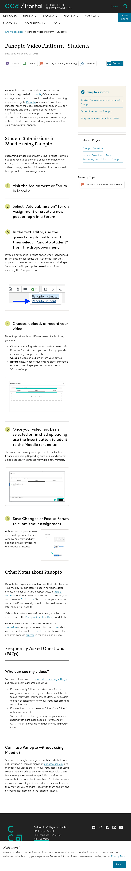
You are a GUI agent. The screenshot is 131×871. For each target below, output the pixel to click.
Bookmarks (27, 599)
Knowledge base (14, 31)
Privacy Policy (119, 856)
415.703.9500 (41, 838)
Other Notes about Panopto (96, 111)
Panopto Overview (93, 148)
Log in (56, 23)
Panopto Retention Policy (39, 617)
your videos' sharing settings (51, 679)
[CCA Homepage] (15, 833)
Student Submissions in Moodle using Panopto (102, 102)
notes (40, 631)
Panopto (31, 102)
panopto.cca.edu (53, 763)
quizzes (30, 634)
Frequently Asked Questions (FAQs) (101, 118)
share (54, 627)
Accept (119, 864)
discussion (11, 627)
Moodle (37, 94)
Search (116, 6)
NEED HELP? (124, 17)
